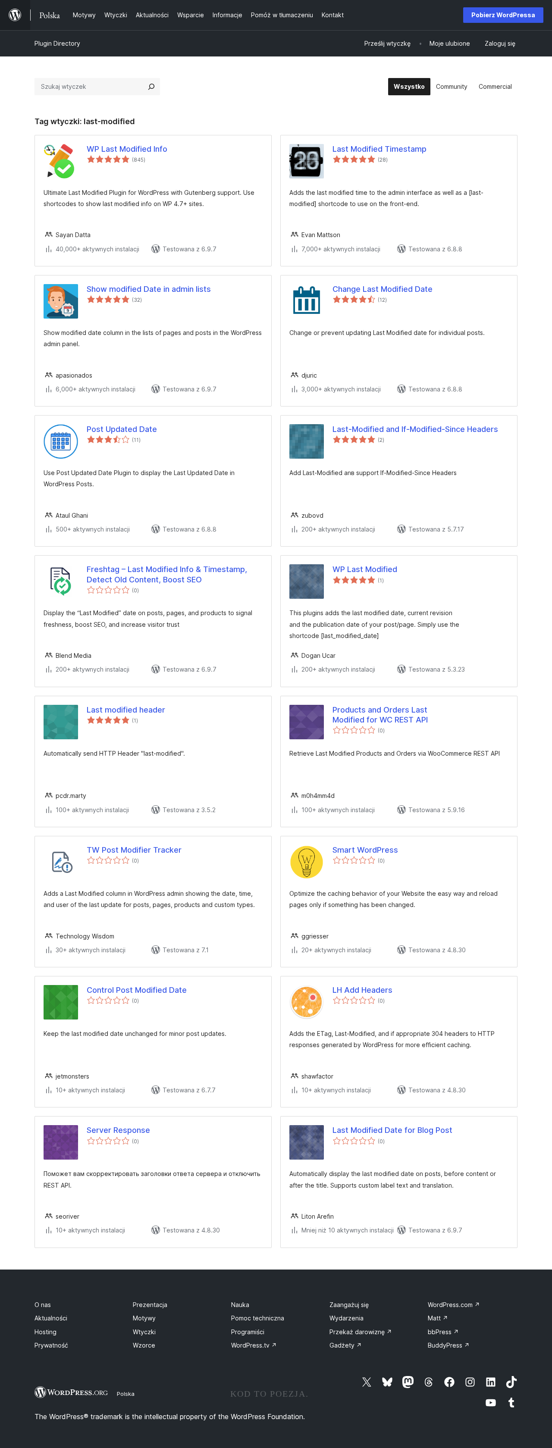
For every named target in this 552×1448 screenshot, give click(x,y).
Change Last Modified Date (382, 289)
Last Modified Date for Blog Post (392, 1130)
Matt (438, 1318)
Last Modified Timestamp (379, 148)
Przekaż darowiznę (360, 1331)
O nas (42, 1304)
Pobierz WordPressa (503, 15)
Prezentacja (150, 1304)
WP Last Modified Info (127, 148)
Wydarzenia (346, 1318)
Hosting (45, 1331)
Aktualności (50, 1318)
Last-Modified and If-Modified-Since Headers (415, 429)
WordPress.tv (254, 1345)
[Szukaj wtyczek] (151, 86)
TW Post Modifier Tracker (134, 849)
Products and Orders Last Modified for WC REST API (380, 714)
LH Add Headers (362, 990)
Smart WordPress (365, 849)
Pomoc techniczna (257, 1318)
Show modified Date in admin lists (149, 289)
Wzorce (144, 1345)
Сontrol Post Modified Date (137, 990)
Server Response (118, 1130)
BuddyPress (449, 1345)
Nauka (240, 1304)
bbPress (443, 1331)
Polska (126, 1393)
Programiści (247, 1331)
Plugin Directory (57, 43)
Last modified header (126, 709)
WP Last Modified (364, 569)
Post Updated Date (122, 429)
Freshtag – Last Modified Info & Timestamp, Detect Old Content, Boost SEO (167, 574)
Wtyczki (144, 1331)
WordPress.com (454, 1304)
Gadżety (345, 1345)
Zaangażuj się (349, 1304)
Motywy (144, 1318)
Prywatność (51, 1345)
